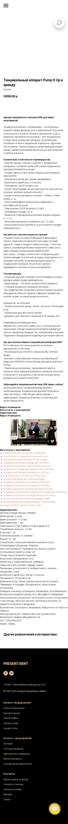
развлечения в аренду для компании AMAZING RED (28, 469)
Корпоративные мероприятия (17, 764)
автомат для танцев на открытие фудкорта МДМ (26, 498)
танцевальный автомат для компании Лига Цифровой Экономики (35, 492)
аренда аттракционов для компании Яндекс (24, 479)
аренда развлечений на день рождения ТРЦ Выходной (29, 502)
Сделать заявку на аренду (15, 779)
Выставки (8, 744)
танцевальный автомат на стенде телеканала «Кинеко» (29, 495)
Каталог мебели (10, 718)
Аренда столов (10, 728)
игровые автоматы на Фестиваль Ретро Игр (24, 476)
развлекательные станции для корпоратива (24, 453)
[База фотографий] (5, 673)
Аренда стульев (10, 723)
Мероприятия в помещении (16, 754)
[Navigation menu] (5, 5)
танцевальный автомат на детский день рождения (27, 466)
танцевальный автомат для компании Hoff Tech (26, 482)
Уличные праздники (13, 749)
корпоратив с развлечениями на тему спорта (25, 459)
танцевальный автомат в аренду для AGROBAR (26, 463)
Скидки (6, 799)
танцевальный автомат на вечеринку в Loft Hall (26, 472)
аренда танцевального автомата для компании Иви (27, 489)
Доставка (7, 794)
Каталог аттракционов (14, 708)
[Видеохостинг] (11, 673)
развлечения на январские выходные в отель (25, 456)
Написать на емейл (12, 789)
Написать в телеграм (13, 784)
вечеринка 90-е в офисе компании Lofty (22, 505)
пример (8, 218)
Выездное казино (11, 713)
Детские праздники (12, 759)
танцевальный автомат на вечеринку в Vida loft (25, 485)
